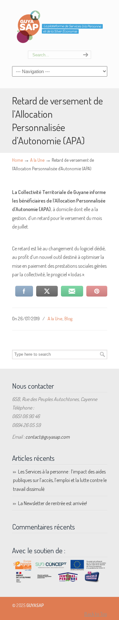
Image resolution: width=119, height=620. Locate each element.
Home (17, 160)
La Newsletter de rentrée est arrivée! (52, 503)
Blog (68, 318)
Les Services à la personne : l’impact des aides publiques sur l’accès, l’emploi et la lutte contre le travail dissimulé (60, 480)
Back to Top (95, 614)
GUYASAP (59, 25)
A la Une (37, 160)
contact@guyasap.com (47, 437)
